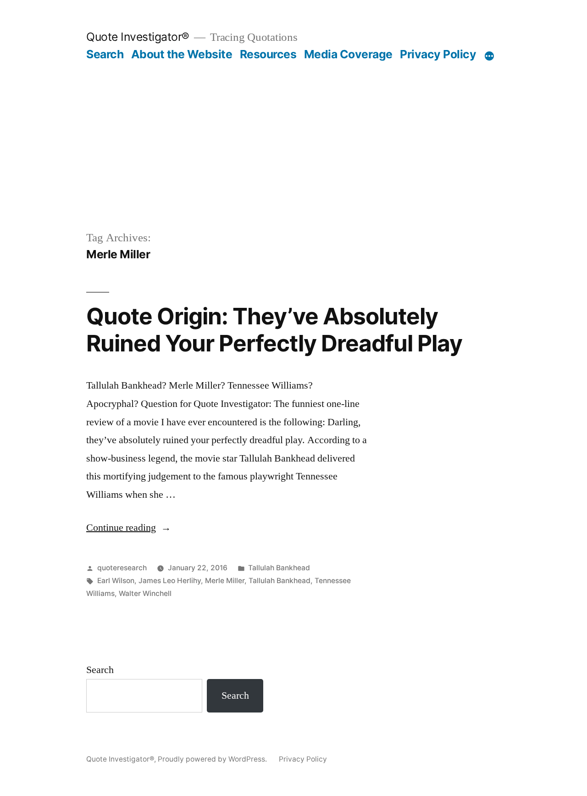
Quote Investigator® (137, 37)
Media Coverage (348, 54)
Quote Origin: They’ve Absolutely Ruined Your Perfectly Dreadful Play (274, 329)
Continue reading (128, 527)
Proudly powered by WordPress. (213, 759)
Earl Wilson (115, 580)
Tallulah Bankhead (279, 567)
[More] (489, 55)
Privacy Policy (438, 54)
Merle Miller (224, 580)
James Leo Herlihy (169, 580)
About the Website (182, 54)
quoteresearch (122, 567)
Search (104, 54)
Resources (268, 54)
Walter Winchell (145, 593)
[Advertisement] (293, 130)
